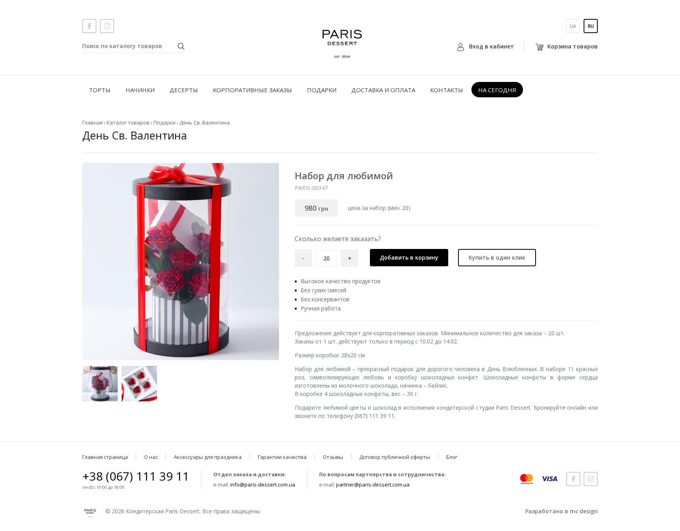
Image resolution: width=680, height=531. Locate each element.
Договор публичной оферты (394, 457)
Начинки (140, 90)
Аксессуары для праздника (208, 457)
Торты (100, 90)
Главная (92, 122)
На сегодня (497, 90)
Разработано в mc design (561, 511)
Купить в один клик (497, 257)
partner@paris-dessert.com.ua (373, 484)
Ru (591, 26)
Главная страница (105, 457)
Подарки (321, 90)
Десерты (184, 90)
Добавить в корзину (409, 257)
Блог (451, 457)
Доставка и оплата (383, 90)
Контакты (446, 90)
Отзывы (333, 457)
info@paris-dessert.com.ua (262, 484)
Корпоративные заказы (252, 90)
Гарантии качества (282, 457)
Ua (573, 26)
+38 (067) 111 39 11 (135, 476)
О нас (151, 457)
